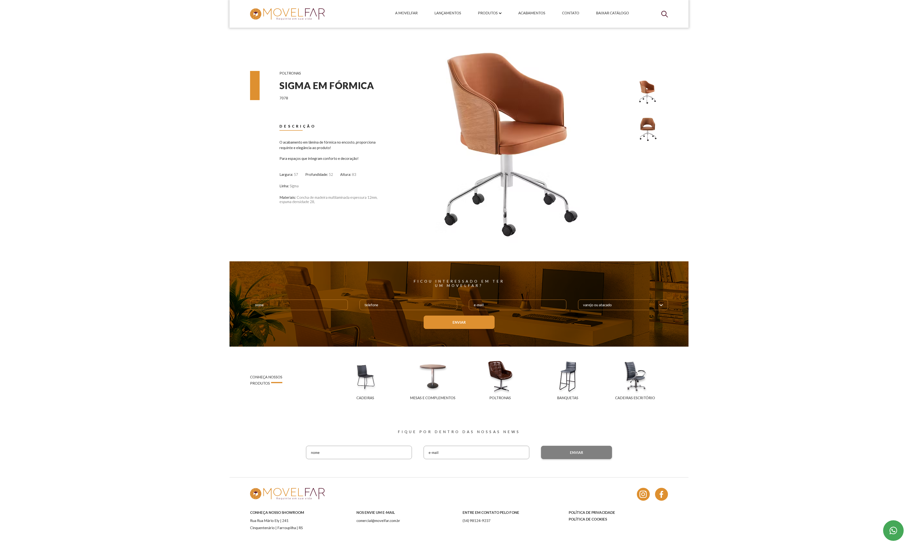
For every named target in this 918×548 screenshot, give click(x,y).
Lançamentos (447, 13)
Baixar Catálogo (612, 13)
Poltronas (290, 73)
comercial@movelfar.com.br (378, 520)
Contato (570, 13)
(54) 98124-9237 (477, 520)
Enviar (459, 322)
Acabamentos (531, 13)
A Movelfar (406, 13)
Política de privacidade (592, 512)
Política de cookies (588, 519)
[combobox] (623, 305)
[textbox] (600, 305)
